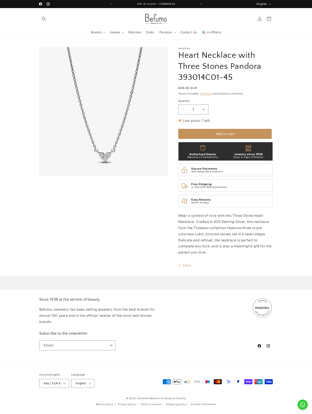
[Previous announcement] (110, 4)
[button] (44, 19)
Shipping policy (176, 404)
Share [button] (187, 265)
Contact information (203, 404)
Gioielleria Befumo (148, 398)
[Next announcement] (201, 4)
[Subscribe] (110, 345)
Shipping (206, 93)
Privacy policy (127, 404)
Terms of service (151, 404)
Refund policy (104, 404)
